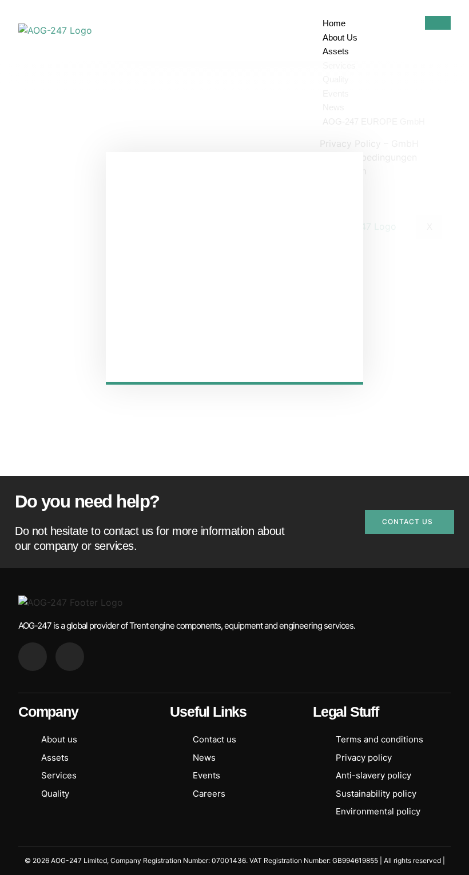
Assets (336, 51)
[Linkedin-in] (32, 656)
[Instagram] (69, 656)
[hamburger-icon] (438, 23)
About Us (340, 37)
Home (334, 23)
